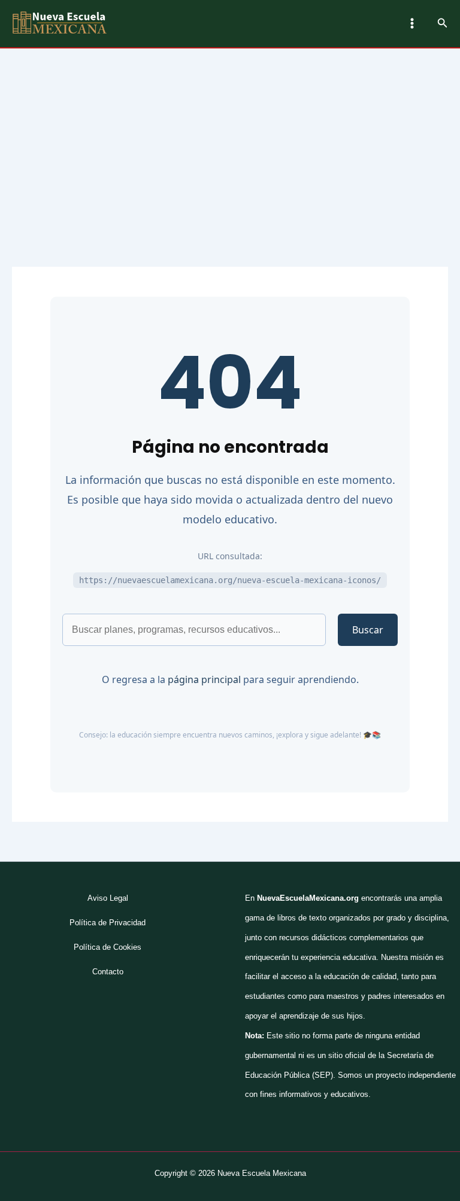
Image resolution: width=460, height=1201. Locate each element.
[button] (442, 23)
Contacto (107, 971)
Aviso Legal (107, 898)
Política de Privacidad (107, 922)
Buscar (367, 629)
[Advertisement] (230, 138)
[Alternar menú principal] (411, 23)
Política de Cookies (107, 947)
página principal (204, 679)
